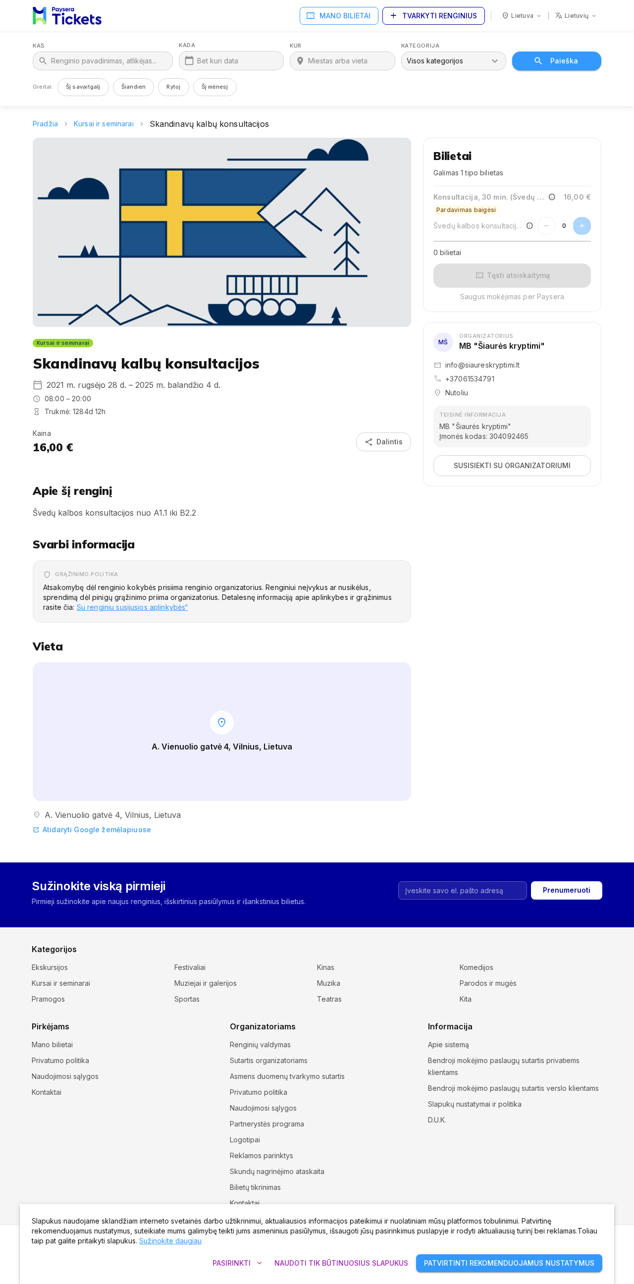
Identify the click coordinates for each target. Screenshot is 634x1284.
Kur (296, 46)
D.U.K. (437, 1120)
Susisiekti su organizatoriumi (512, 465)
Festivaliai (190, 967)
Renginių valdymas (260, 1044)
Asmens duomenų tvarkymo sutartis (287, 1076)
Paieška (564, 60)
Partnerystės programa (267, 1124)
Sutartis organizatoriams (269, 1060)
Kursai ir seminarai (104, 123)
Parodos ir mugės (488, 983)
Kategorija (420, 46)
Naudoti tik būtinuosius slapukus (341, 1263)
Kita (466, 999)
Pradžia (45, 123)
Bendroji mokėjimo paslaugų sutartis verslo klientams (513, 1088)
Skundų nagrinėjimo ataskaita (277, 1171)
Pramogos (48, 999)
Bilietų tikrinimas (255, 1187)
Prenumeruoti (566, 890)
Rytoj (173, 86)
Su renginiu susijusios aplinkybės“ (132, 607)
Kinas (325, 967)
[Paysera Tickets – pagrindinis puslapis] (67, 16)
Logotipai (245, 1139)
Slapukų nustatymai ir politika (475, 1104)
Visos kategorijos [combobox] (435, 60)
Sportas (187, 999)
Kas (39, 46)
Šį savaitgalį (83, 86)
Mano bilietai (338, 16)
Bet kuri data (217, 60)
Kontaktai (46, 1092)
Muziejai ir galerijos (205, 983)
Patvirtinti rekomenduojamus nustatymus (509, 1263)
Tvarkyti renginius (432, 16)
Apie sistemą (448, 1044)
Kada (187, 45)
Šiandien (133, 86)
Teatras (329, 999)
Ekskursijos (50, 967)
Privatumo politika (60, 1060)
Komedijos (476, 967)
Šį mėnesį (215, 86)
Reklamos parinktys (261, 1155)
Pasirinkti (238, 1263)
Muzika (328, 983)
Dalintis (384, 441)
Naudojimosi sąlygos (65, 1076)
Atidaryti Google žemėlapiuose (92, 829)
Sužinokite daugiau (170, 1240)
